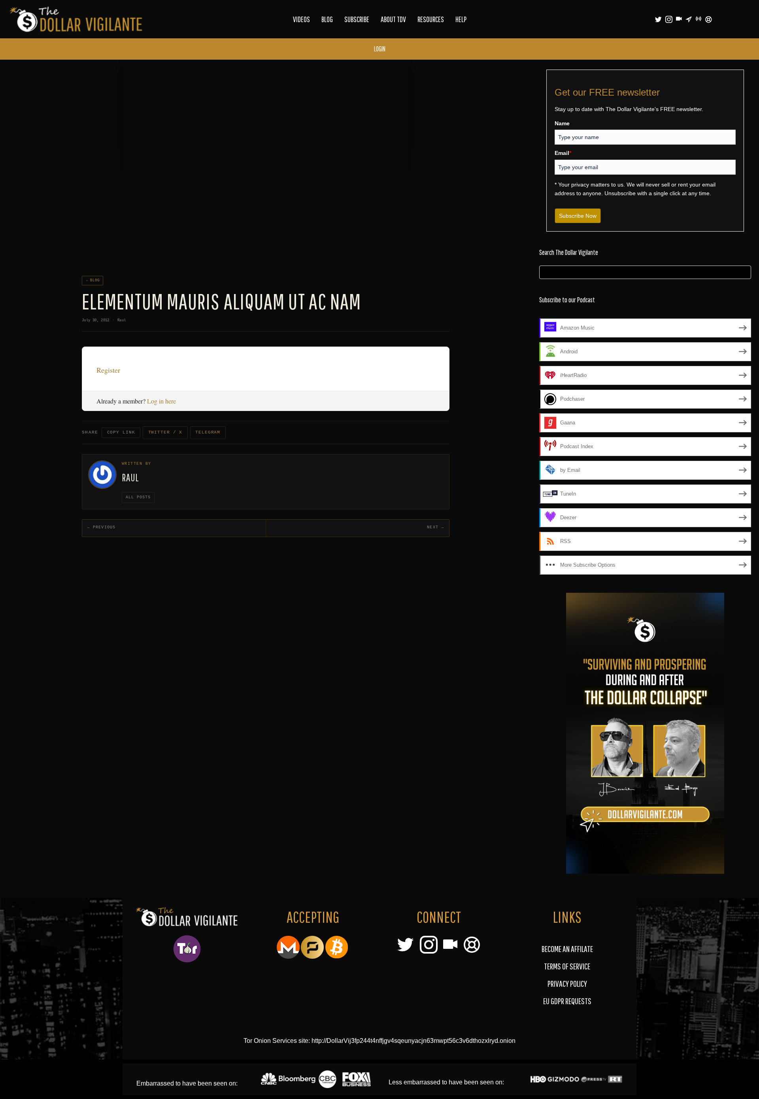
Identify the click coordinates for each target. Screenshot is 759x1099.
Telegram (207, 432)
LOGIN (379, 49)
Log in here (161, 401)
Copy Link (121, 432)
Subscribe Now (578, 216)
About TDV (393, 19)
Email (563, 153)
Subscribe (356, 19)
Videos (301, 19)
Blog (327, 19)
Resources (430, 19)
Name (562, 123)
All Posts (138, 497)
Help (460, 19)
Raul (121, 320)
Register (108, 370)
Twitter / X (165, 432)
